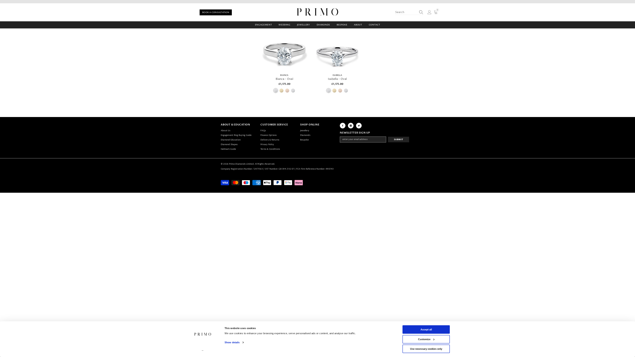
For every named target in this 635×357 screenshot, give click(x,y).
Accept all (426, 329)
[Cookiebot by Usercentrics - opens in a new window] (202, 350)
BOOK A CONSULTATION (215, 12)
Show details (232, 342)
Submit (398, 139)
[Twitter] (359, 125)
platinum (275, 90)
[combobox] (406, 12)
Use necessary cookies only (426, 348)
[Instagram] (351, 125)
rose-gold (287, 90)
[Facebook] (342, 125)
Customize (424, 339)
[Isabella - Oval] (337, 54)
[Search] (409, 12)
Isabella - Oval (337, 79)
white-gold (293, 90)
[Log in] (429, 12)
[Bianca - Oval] (284, 54)
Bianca (284, 75)
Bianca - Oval (284, 79)
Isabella (337, 75)
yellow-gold (281, 90)
